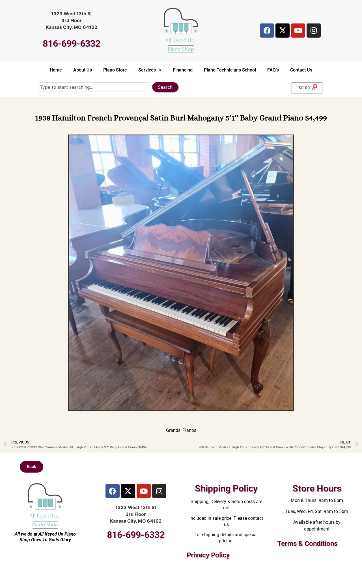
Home (56, 70)
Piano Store (115, 70)
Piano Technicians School (230, 70)
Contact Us (301, 70)
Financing (183, 70)
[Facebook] (267, 30)
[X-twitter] (282, 30)
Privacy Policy (208, 555)
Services (147, 70)
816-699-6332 (71, 43)
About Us (82, 70)
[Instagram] (314, 30)
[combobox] (95, 87)
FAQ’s (273, 70)
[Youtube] (298, 30)
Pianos (189, 430)
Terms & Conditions (307, 543)
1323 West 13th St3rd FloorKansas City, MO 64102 (71, 20)
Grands (173, 430)
